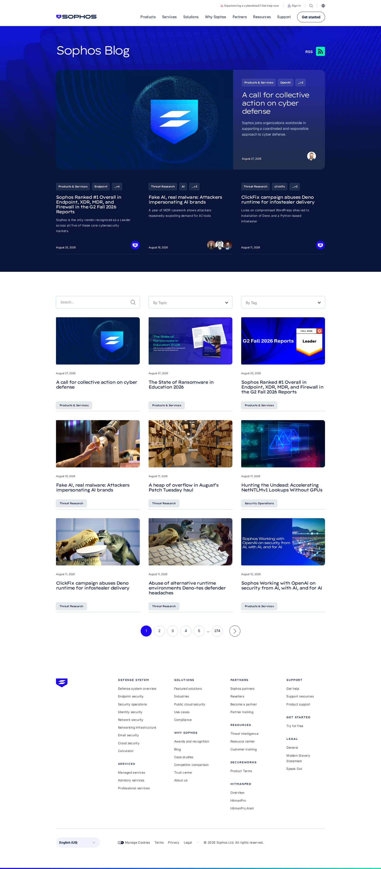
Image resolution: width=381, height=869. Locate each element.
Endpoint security (131, 696)
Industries (181, 696)
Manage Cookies (137, 842)
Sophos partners (242, 688)
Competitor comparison (191, 765)
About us (180, 780)
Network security (130, 720)
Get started (311, 17)
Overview (237, 792)
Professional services (134, 788)
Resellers (237, 696)
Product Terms (241, 771)
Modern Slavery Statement (298, 758)
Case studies (183, 757)
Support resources (300, 696)
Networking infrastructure (137, 727)
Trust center (183, 772)
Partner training (241, 712)
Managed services (131, 772)
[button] (294, 5)
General (292, 747)
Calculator (126, 751)
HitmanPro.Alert (242, 808)
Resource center (242, 741)
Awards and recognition (191, 741)
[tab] (137, 679)
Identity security (130, 712)
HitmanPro (238, 800)
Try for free (294, 726)
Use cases (182, 712)
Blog (177, 749)
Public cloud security (189, 704)
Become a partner (243, 704)
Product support (298, 704)
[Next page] (234, 631)
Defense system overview (137, 688)
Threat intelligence (244, 733)
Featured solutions (188, 688)
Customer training (243, 749)
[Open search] (311, 6)
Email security (128, 735)
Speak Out (294, 769)
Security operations (132, 704)
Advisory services (131, 780)
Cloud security (129, 743)
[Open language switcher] (323, 6)
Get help (292, 688)
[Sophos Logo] (76, 17)
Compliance (183, 720)
